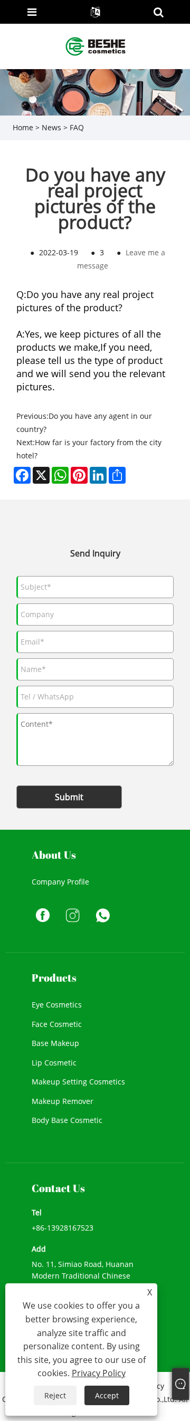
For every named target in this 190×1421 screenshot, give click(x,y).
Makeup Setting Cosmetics (78, 1082)
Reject (55, 1395)
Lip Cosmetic (54, 1063)
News (51, 127)
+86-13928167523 (62, 1228)
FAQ (77, 127)
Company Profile (60, 882)
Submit (69, 797)
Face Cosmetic (57, 1024)
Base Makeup (55, 1043)
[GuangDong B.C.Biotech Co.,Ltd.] (95, 46)
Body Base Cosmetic (67, 1120)
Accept (107, 1395)
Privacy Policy (99, 1373)
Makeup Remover (62, 1101)
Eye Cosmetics (57, 1005)
